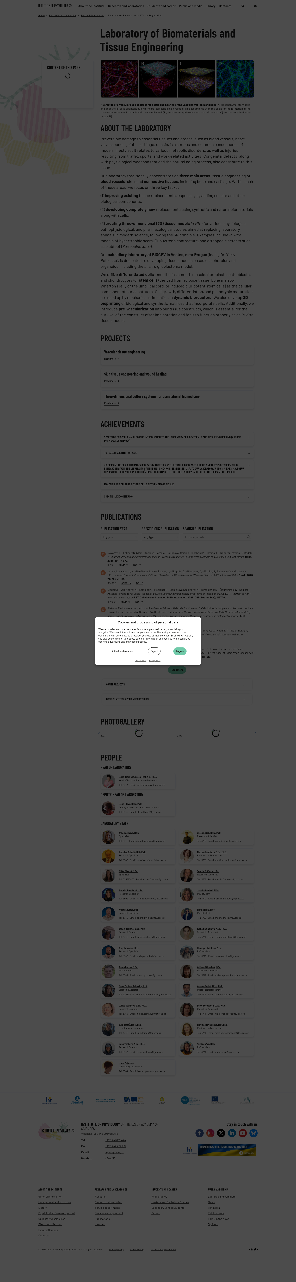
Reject (154, 651)
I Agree (180, 651)
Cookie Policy (141, 660)
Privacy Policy (155, 660)
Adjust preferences (122, 651)
